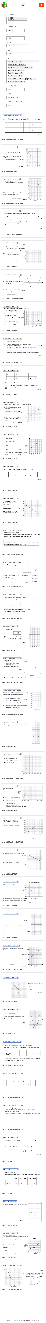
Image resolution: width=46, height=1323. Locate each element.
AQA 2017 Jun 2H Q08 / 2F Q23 (12, 1129)
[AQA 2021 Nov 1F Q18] (23, 444)
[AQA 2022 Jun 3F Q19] (23, 253)
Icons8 (37, 1320)
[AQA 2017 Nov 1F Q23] (23, 1243)
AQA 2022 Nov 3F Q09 (9, 395)
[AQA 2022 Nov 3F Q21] (23, 412)
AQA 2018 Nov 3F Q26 (9, 1034)
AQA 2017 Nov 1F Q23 (9, 1257)
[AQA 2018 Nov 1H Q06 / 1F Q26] (23, 955)
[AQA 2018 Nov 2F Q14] (23, 987)
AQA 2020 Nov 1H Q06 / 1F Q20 (12, 586)
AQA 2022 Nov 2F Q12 (9, 331)
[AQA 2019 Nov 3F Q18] (23, 796)
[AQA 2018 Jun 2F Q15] (23, 860)
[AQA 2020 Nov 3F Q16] (23, 636)
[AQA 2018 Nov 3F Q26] (23, 1019)
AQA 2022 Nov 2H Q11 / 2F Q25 (12, 363)
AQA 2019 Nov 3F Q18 (9, 810)
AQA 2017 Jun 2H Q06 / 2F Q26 (12, 1097)
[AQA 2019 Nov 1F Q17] (23, 732)
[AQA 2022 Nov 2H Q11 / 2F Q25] (23, 348)
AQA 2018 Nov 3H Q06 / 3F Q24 (12, 1066)
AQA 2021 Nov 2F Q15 (9, 490)
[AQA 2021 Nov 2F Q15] (23, 476)
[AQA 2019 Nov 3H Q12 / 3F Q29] (23, 828)
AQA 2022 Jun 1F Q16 (9, 171)
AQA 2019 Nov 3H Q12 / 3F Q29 (12, 842)
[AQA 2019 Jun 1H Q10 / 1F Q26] (23, 700)
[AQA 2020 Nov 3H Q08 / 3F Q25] (23, 668)
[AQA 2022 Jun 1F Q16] (23, 157)
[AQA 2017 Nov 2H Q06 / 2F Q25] (23, 1275)
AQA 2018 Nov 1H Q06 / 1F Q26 (12, 970)
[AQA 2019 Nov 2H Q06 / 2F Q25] (23, 764)
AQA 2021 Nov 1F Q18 (9, 459)
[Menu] (23, 4)
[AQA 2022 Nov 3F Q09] (23, 380)
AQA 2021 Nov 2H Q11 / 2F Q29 (12, 554)
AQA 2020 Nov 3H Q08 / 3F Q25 (12, 682)
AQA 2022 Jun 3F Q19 (9, 267)
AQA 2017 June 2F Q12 (9, 1193)
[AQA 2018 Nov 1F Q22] (23, 924)
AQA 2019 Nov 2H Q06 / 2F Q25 (12, 778)
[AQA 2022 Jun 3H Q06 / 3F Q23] (23, 285)
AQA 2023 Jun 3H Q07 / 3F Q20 (12, 139)
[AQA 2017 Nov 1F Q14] (23, 1211)
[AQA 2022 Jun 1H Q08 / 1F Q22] (23, 189)
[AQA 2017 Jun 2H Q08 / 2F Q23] (23, 1115)
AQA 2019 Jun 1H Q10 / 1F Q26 (12, 714)
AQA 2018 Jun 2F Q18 (9, 906)
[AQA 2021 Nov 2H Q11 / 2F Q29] (23, 540)
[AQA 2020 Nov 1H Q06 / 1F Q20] (23, 572)
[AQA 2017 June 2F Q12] (23, 1179)
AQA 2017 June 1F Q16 (9, 1161)
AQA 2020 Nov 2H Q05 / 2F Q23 (12, 618)
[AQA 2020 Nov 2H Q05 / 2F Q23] (23, 604)
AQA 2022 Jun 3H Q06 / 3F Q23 (12, 299)
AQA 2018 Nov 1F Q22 (9, 938)
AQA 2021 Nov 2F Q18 (9, 522)
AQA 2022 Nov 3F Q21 (9, 427)
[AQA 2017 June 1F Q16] (23, 1147)
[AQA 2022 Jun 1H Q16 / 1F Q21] (23, 221)
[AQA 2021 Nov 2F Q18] (23, 508)
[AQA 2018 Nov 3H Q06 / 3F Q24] (23, 1051)
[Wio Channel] (42, 5)
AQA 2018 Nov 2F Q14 (9, 1002)
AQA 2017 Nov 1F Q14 (9, 1225)
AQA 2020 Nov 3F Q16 (9, 650)
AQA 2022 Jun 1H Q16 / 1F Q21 (12, 235)
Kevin (28, 1320)
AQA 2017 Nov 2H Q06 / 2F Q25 (12, 1289)
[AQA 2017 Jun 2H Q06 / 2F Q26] (23, 1083)
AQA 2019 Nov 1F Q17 (9, 746)
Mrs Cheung (17, 1320)
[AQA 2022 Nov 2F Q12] (23, 317)
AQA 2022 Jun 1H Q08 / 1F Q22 (12, 203)
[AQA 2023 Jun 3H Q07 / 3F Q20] (23, 125)
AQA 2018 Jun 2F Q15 (9, 874)
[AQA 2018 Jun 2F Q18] (23, 892)
